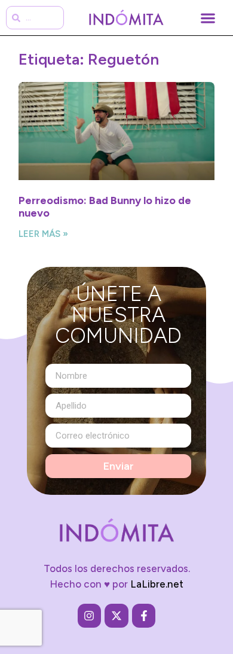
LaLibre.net (156, 584)
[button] (207, 17)
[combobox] (35, 17)
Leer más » (43, 234)
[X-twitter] (116, 616)
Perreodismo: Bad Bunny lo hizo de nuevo (105, 207)
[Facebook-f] (144, 616)
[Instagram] (90, 616)
